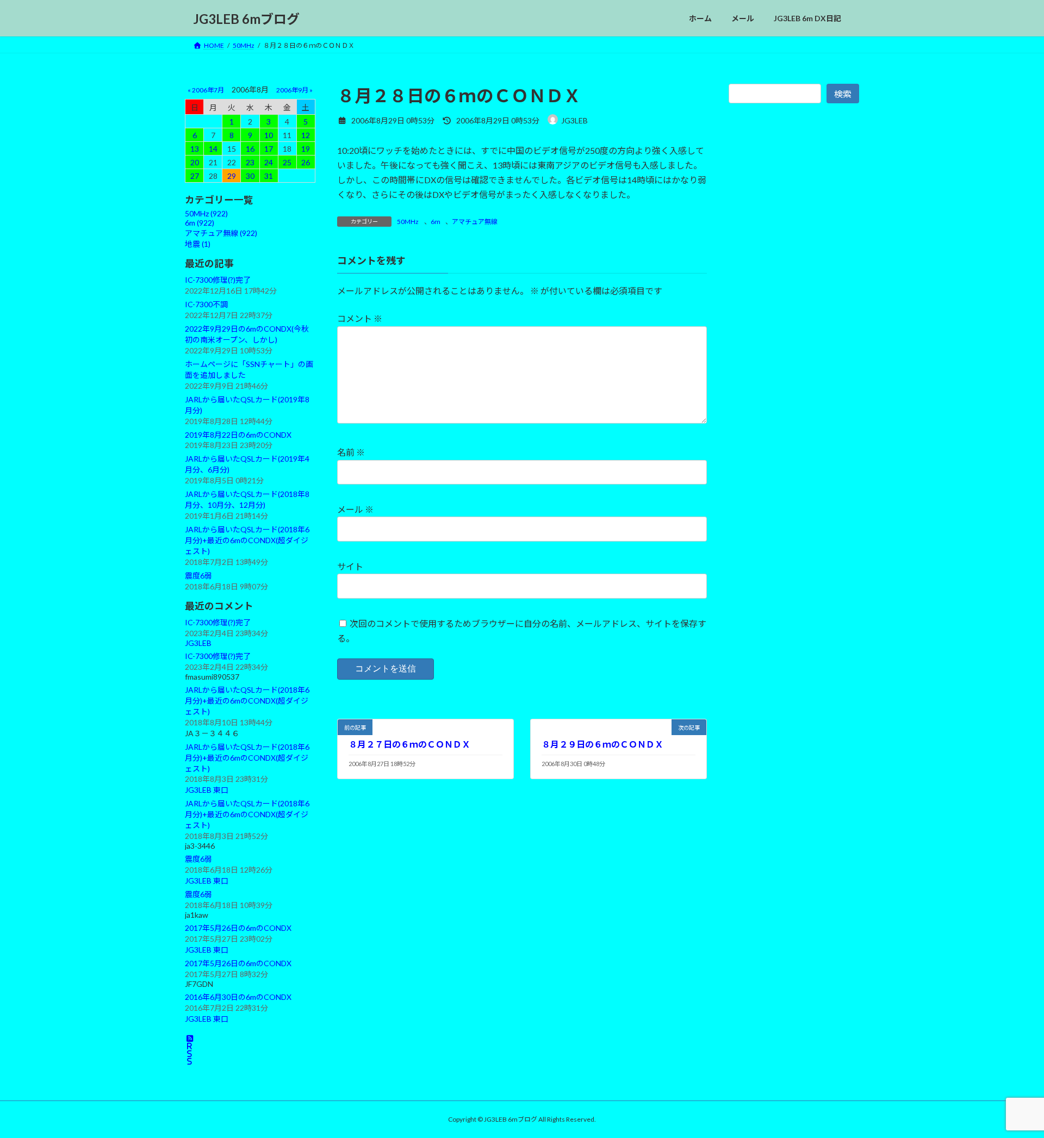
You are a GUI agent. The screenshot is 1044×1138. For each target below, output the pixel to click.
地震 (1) (197, 243)
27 (194, 176)
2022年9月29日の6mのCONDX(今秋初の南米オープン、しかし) (247, 334)
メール (355, 509)
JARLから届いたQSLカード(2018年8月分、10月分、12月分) (247, 499)
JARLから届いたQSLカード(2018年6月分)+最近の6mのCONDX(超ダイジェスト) (247, 540)
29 (231, 176)
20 (194, 162)
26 (305, 162)
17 (268, 148)
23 (250, 162)
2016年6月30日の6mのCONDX (238, 997)
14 (213, 148)
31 (268, 176)
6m (435, 221)
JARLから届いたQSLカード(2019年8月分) (247, 405)
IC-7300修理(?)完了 (218, 279)
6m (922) (199, 222)
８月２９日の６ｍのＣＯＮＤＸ (602, 744)
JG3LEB (198, 643)
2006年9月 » (294, 90)
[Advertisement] (794, 358)
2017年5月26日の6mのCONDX (238, 927)
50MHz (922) (206, 213)
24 (268, 162)
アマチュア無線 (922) (221, 233)
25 (287, 162)
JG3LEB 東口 (206, 790)
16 (250, 148)
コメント (359, 318)
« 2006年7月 (206, 90)
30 (250, 176)
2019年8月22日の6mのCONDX (238, 434)
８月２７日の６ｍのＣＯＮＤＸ (409, 744)
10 (268, 135)
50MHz (408, 221)
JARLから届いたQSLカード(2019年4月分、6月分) (247, 464)
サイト (350, 566)
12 (305, 135)
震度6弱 (198, 575)
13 (194, 148)
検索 (843, 94)
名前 (351, 452)
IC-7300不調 (206, 304)
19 (305, 148)
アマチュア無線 (475, 221)
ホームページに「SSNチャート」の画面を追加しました (249, 369)
